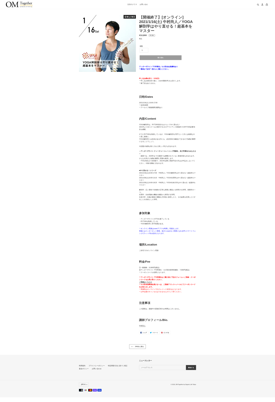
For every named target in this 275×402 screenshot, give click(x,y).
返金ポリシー (84, 369)
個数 (141, 46)
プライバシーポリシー (97, 366)
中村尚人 (142, 326)
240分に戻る (139, 346)
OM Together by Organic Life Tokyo (186, 384)
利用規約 (82, 366)
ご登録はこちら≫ (145, 282)
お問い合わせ (97, 369)
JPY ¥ (83, 384)
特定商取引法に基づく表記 (117, 366)
